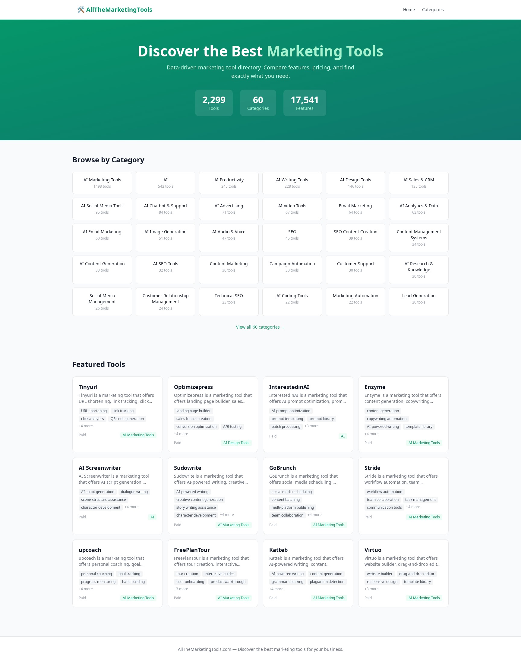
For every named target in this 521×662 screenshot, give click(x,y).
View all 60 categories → (260, 327)
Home (409, 9)
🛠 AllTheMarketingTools (114, 9)
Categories (433, 9)
